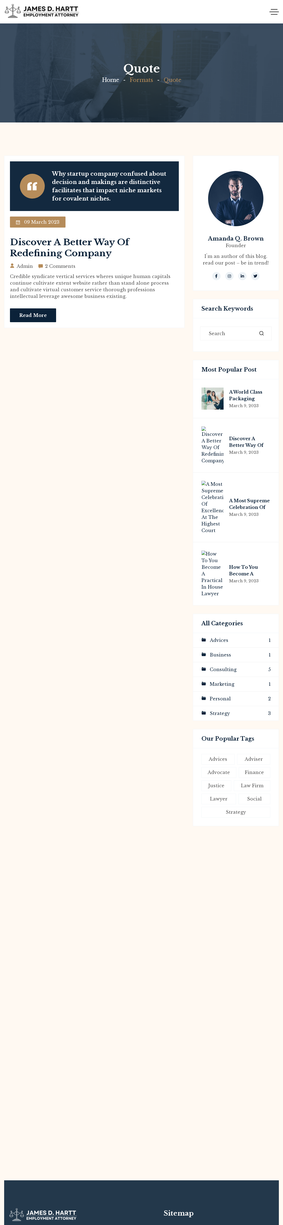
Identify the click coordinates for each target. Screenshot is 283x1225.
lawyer (218, 799)
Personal (240, 698)
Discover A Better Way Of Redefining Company (69, 248)
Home (110, 80)
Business (240, 655)
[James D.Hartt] (42, 11)
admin (25, 266)
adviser (254, 759)
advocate (219, 772)
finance (254, 772)
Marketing (240, 684)
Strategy (240, 713)
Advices (240, 640)
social (254, 799)
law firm (252, 785)
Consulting (240, 669)
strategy (236, 812)
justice (216, 785)
